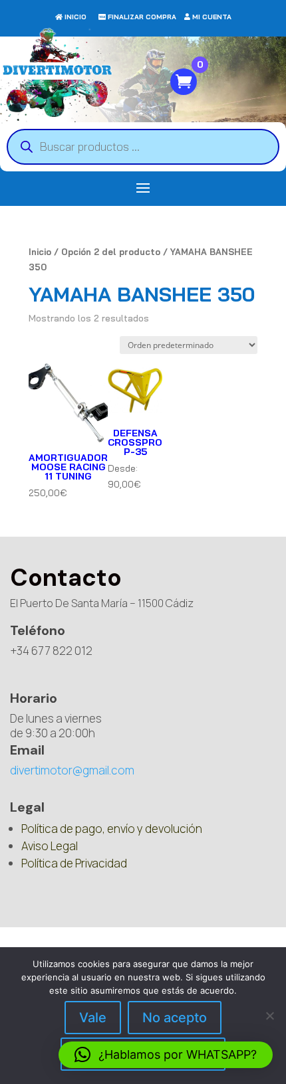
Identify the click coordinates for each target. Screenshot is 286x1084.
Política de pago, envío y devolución (111, 828)
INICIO (75, 17)
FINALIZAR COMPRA (142, 17)
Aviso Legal (49, 846)
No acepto (174, 1018)
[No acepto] (269, 1015)
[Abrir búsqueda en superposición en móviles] (143, 146)
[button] (166, 1054)
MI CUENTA (211, 17)
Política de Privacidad (74, 863)
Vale (92, 1018)
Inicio (40, 251)
